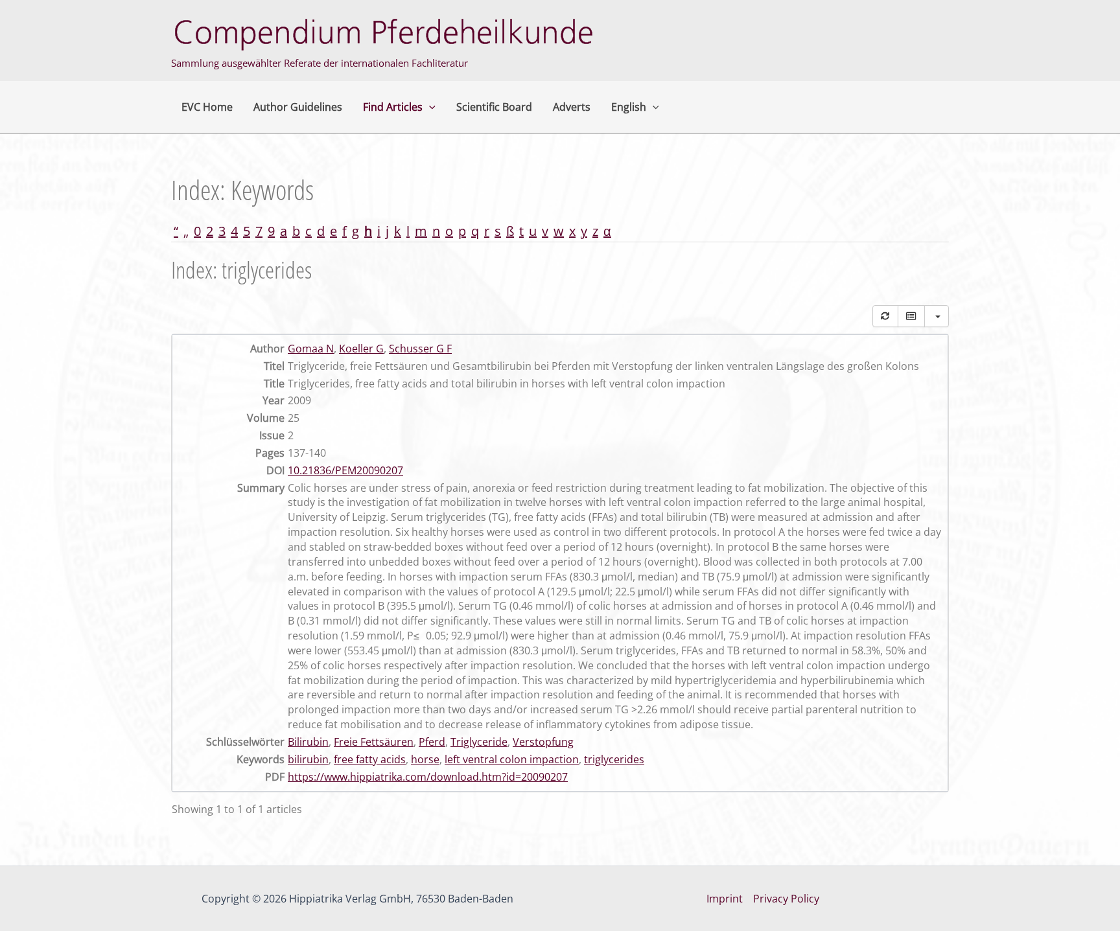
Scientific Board (494, 107)
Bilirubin (308, 742)
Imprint (724, 898)
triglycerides (614, 759)
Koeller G (361, 348)
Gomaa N (311, 348)
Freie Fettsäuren (374, 742)
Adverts (571, 107)
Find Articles (393, 107)
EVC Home (207, 107)
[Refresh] (885, 316)
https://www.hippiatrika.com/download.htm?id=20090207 (428, 777)
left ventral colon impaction (512, 759)
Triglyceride (479, 742)
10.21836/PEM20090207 (345, 470)
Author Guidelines (297, 107)
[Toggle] (911, 316)
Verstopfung (543, 742)
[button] (429, 107)
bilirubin (308, 759)
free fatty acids (370, 759)
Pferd (432, 742)
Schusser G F (420, 348)
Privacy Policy (786, 898)
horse (425, 759)
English (628, 107)
